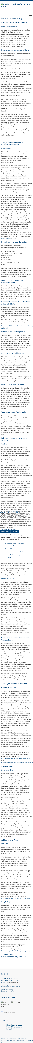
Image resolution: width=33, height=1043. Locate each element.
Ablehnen (15, 532)
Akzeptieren (5, 532)
